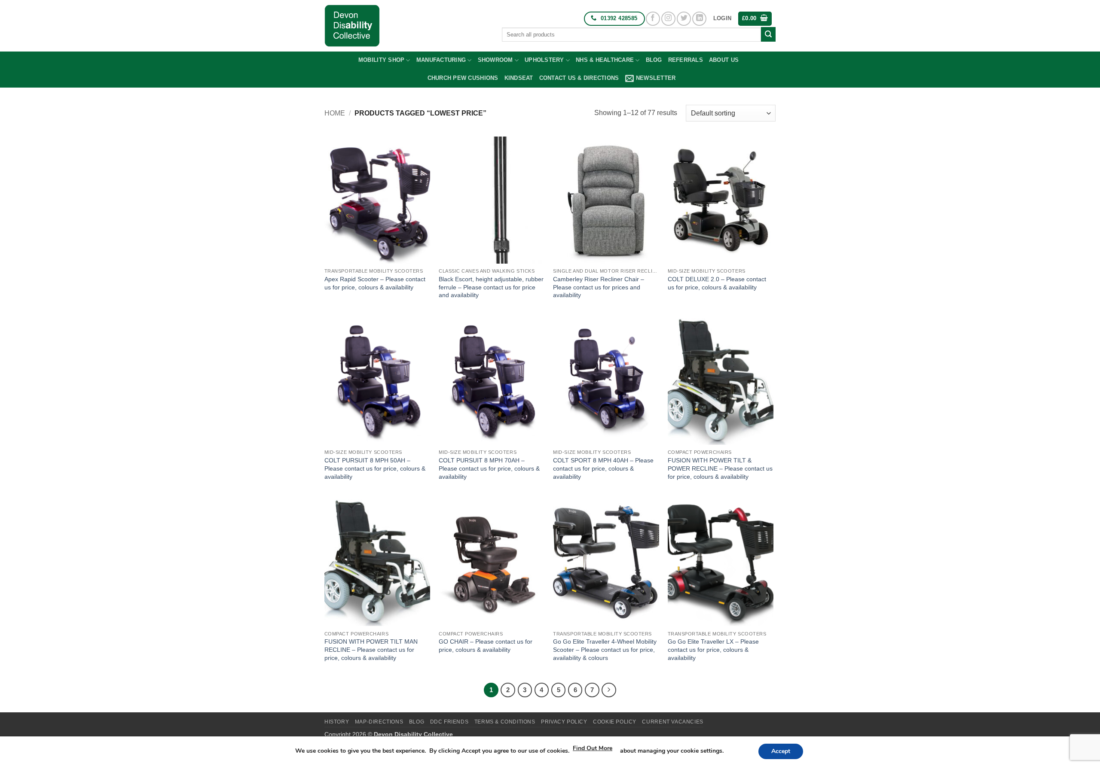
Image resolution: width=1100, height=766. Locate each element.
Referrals (685, 60)
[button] (722, 18)
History (336, 722)
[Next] (609, 690)
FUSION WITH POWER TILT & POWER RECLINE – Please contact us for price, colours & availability (720, 468)
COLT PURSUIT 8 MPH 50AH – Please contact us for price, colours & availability (374, 468)
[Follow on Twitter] (684, 19)
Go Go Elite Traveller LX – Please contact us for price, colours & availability (713, 649)
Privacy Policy (564, 722)
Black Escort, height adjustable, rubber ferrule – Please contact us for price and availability (491, 287)
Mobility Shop (381, 60)
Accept (780, 751)
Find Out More (592, 748)
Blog (654, 60)
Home (334, 113)
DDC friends (449, 722)
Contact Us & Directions (579, 78)
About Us (724, 60)
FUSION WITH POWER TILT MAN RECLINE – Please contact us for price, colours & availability (371, 649)
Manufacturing (441, 60)
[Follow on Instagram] (668, 19)
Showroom (495, 60)
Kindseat (518, 78)
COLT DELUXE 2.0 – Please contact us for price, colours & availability (717, 283)
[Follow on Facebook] (653, 19)
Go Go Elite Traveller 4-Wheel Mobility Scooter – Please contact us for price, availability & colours (605, 649)
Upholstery (544, 60)
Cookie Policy (614, 722)
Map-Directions (379, 722)
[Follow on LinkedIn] (699, 19)
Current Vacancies (672, 722)
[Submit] (768, 34)
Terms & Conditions (504, 722)
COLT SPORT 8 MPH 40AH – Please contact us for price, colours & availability (603, 468)
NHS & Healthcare (605, 60)
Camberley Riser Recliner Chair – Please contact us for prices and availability (598, 287)
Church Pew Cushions (463, 78)
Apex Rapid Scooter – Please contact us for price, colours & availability (374, 283)
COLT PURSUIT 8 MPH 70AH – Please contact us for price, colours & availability (489, 468)
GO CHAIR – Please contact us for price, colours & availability (485, 645)
